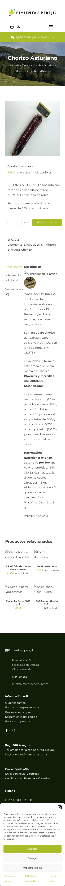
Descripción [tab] (12, 267)
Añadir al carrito (47, 222)
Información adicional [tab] (12, 278)
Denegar (32, 858)
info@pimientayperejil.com (30, 684)
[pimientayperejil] (32, 6)
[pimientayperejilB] (19, 650)
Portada (14, 65)
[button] (60, 807)
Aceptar (32, 848)
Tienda (26, 65)
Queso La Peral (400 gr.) (18, 602)
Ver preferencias (32, 867)
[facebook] (6, 730)
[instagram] (13, 730)
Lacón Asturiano (47, 566)
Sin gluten (48, 244)
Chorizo (26, 249)
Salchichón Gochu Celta (47, 602)
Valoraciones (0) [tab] (12, 292)
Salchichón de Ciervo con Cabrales (18, 568)
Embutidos (32, 244)
